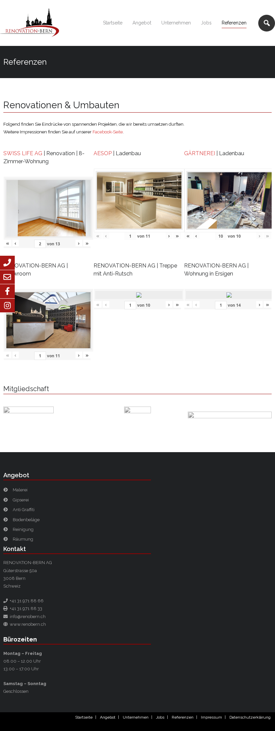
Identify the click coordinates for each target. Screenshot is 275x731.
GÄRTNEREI (199, 153)
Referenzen (183, 717)
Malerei (20, 489)
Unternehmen (136, 717)
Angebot (107, 717)
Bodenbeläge (26, 519)
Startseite (84, 717)
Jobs (160, 717)
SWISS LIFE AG (22, 153)
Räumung (23, 539)
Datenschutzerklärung (250, 717)
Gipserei (21, 499)
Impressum (211, 717)
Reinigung (23, 529)
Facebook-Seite (108, 131)
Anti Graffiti (24, 509)
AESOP (103, 153)
